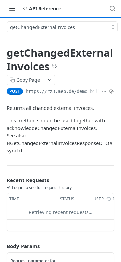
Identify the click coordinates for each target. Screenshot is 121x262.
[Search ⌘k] (112, 8)
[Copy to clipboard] (111, 92)
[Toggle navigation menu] (12, 8)
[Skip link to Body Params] (2, 246)
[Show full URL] (104, 92)
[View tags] (55, 67)
